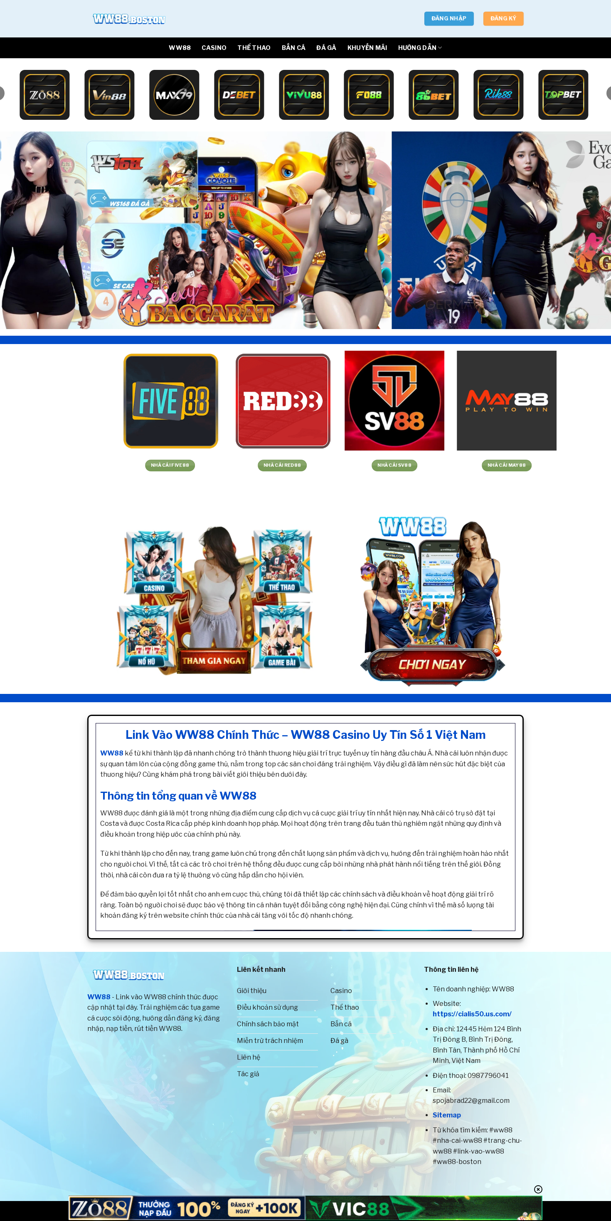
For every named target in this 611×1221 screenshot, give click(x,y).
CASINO (214, 48)
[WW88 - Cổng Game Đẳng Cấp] (128, 18)
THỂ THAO (254, 48)
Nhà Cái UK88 (141, 465)
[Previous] (22, 230)
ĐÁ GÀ (326, 48)
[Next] (588, 230)
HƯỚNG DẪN (417, 48)
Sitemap (447, 1115)
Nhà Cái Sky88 (254, 465)
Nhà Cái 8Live (478, 465)
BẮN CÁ (294, 48)
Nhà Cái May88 (29, 465)
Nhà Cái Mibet (366, 465)
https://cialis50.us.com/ (472, 1014)
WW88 (180, 48)
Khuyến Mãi (367, 48)
